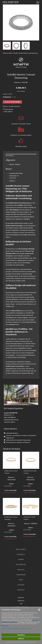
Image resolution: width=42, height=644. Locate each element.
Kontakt (21, 590)
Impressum (21, 597)
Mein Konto (21, 549)
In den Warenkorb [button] (10, 490)
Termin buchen (9, 109)
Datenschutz (21, 600)
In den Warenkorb (12, 102)
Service (21, 569)
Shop (21, 580)
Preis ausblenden (11, 106)
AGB (21, 603)
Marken (11, 53)
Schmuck (5, 53)
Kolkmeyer (21, 564)
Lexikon (21, 585)
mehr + (12, 181)
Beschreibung (9, 155)
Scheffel (15, 53)
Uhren (21, 559)
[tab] (21, 155)
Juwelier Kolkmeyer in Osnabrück (15, 339)
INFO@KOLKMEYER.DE (11, 420)
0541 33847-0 (8, 111)
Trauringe (21, 574)
